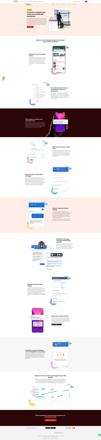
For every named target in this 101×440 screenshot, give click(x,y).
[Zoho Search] (73, 1)
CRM (25, 1)
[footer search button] (55, 433)
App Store (53, 324)
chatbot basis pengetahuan (33, 183)
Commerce (30, 1)
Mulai (86, 1)
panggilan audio (65, 245)
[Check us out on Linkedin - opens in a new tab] (69, 428)
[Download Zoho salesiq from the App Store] (47, 428)
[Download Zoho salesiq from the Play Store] (53, 428)
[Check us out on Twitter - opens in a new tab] (67, 427)
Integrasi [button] (64, 4)
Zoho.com (15, 1)
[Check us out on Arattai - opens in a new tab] (72, 428)
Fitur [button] (53, 4)
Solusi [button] (57, 4)
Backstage (34, 1)
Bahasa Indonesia (78, 1)
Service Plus (21, 1)
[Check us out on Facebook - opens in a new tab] (66, 428)
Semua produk (39, 1)
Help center (74, 4)
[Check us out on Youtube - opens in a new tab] (74, 428)
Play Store (59, 324)
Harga (60, 4)
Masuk (83, 1)
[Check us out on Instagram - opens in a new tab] (70, 428)
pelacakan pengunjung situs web (57, 95)
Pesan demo (69, 4)
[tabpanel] (50, 394)
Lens (27, 1)
